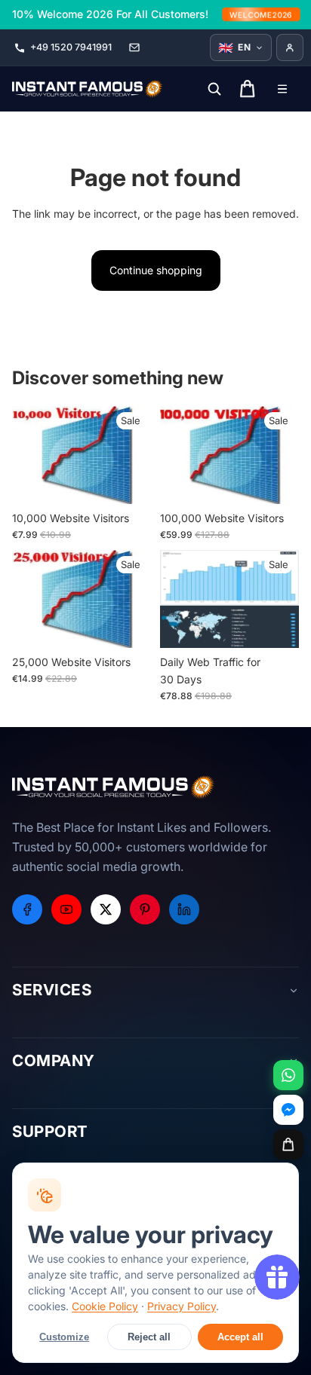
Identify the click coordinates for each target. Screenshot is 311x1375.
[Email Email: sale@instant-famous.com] (134, 47)
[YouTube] (66, 909)
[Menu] (282, 89)
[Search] (214, 88)
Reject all (149, 1337)
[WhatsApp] (288, 1075)
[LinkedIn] (184, 909)
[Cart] (288, 1144)
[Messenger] (288, 1110)
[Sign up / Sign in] (289, 47)
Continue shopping (155, 270)
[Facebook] (27, 909)
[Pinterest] (145, 909)
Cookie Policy (105, 1306)
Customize (64, 1337)
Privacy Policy (181, 1306)
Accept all (240, 1337)
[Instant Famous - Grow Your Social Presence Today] (87, 89)
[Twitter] (106, 909)
